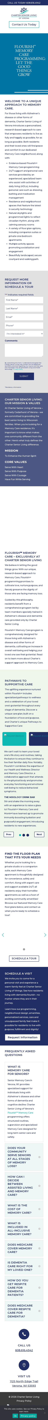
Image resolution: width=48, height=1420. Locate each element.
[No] (44, 1412)
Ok (15, 1416)
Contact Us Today (24, 24)
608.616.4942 (24, 1350)
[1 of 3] (20, 835)
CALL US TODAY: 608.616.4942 (24, 3)
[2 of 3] (24, 835)
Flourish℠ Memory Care (20, 1112)
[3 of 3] (28, 835)
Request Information (22, 1037)
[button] (24, 949)
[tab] (20, 835)
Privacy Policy (18, 369)
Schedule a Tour (24, 958)
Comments (11, 340)
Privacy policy (28, 1416)
